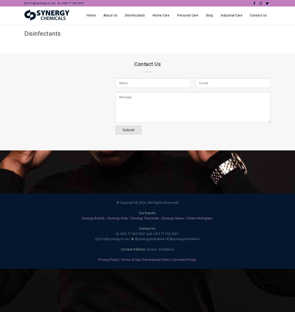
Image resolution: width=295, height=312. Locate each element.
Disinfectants (135, 15)
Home (91, 15)
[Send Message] (261, 3)
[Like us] (254, 3)
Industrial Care (232, 15)
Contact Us (258, 15)
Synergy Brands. (94, 218)
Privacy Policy (108, 259)
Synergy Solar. (118, 218)
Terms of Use (131, 259)
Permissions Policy (156, 259)
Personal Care (187, 15)
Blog (209, 15)
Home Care (161, 15)
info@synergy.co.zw (41, 3)
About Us (110, 15)
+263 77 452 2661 (72, 3)
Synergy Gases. (173, 218)
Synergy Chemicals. (145, 218)
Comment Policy (185, 259)
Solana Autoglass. (200, 218)
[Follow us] (267, 3)
